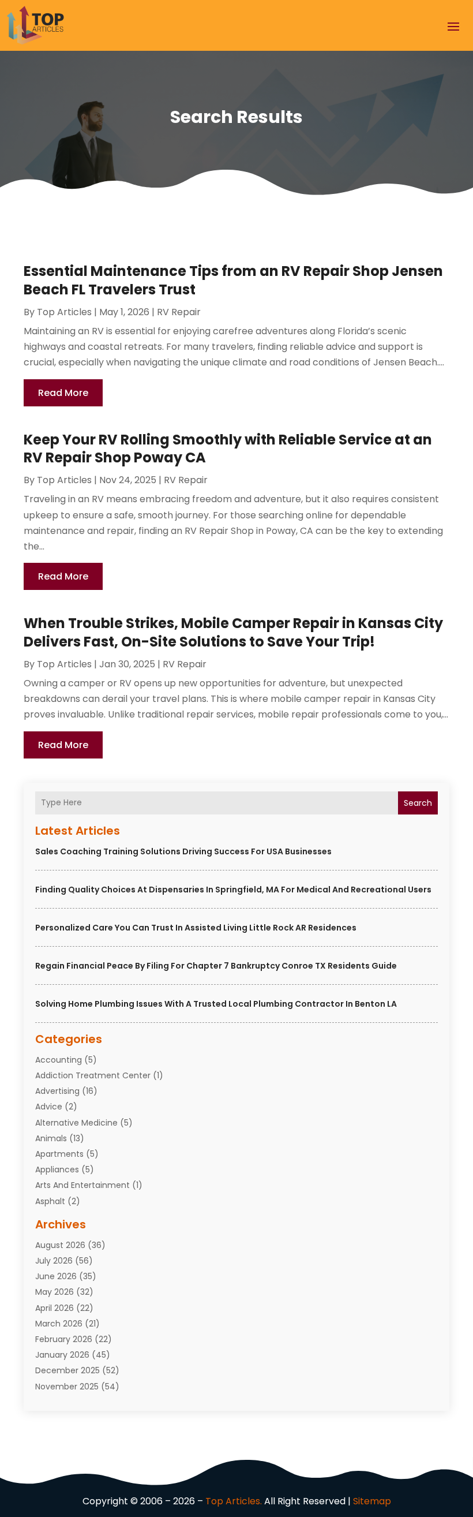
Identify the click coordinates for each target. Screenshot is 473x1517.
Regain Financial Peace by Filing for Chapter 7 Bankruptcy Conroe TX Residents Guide (216, 966)
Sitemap (372, 1501)
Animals (51, 1138)
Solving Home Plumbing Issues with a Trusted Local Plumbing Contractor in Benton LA (216, 1004)
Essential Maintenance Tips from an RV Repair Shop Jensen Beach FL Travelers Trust (233, 279)
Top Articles (64, 312)
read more (63, 392)
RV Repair (179, 312)
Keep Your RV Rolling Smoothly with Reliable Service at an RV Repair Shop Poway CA (228, 448)
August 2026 (60, 1245)
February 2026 (63, 1339)
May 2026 (54, 1292)
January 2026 (62, 1355)
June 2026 (56, 1276)
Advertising (57, 1091)
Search (418, 803)
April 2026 (54, 1308)
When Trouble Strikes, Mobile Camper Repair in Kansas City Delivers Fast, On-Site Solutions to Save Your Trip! (233, 632)
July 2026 (54, 1260)
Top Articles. (233, 1501)
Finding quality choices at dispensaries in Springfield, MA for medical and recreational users (233, 889)
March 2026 (58, 1323)
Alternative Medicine (76, 1123)
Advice (48, 1106)
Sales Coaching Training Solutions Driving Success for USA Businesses (183, 851)
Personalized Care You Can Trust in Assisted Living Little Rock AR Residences (195, 927)
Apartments (59, 1154)
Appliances (57, 1169)
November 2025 (67, 1386)
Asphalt (50, 1201)
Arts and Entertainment (82, 1185)
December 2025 (67, 1370)
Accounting (58, 1060)
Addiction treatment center (93, 1075)
